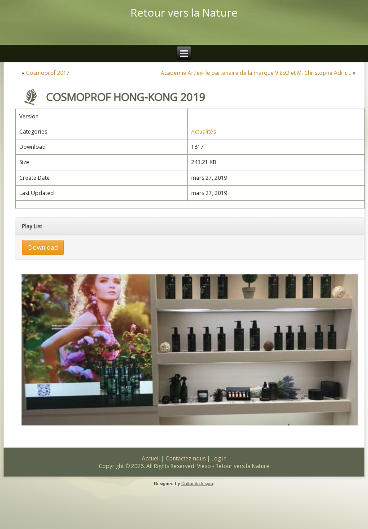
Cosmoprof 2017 (48, 73)
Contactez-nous (186, 458)
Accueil (151, 458)
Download (43, 247)
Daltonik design (197, 483)
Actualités (203, 131)
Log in (219, 458)
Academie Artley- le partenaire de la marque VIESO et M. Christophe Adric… (256, 73)
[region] (190, 349)
